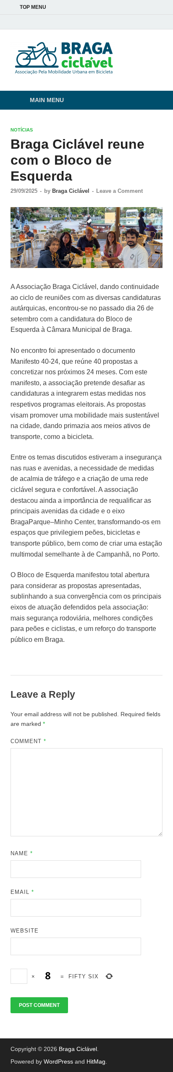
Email (22, 892)
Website (24, 930)
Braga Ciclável (70, 191)
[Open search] (152, 100)
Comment (28, 741)
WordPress (58, 1061)
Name (21, 853)
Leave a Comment (119, 191)
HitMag (95, 1061)
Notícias (21, 129)
